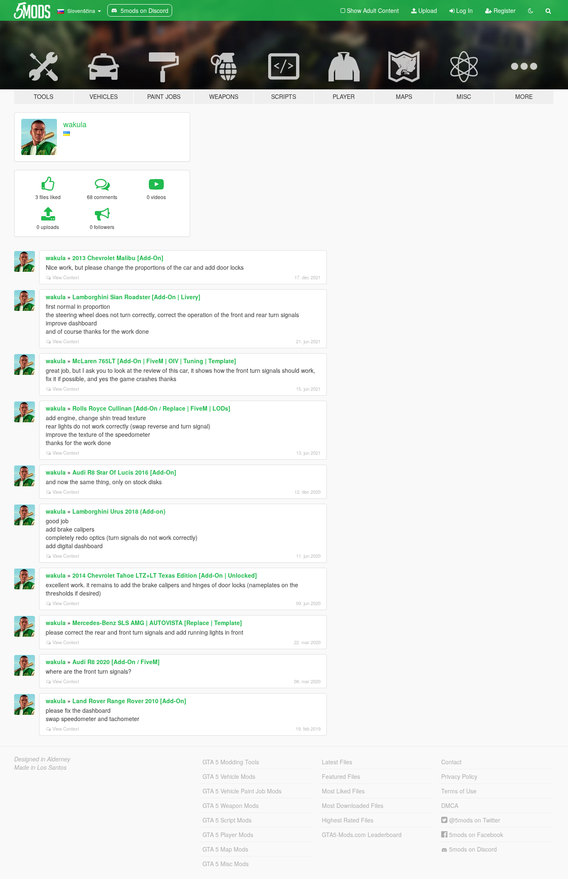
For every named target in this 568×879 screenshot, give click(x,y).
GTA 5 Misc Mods (226, 863)
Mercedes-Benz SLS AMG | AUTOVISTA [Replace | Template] (157, 622)
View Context (65, 277)
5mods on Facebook (475, 834)
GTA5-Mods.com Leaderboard (362, 834)
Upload (427, 10)
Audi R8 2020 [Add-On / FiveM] (116, 661)
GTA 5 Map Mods (225, 849)
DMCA (449, 805)
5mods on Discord (472, 849)
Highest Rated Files (347, 820)
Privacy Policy (459, 776)
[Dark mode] (530, 10)
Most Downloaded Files (352, 805)
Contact (451, 762)
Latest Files (337, 762)
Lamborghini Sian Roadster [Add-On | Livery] (136, 297)
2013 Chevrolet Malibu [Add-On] (117, 258)
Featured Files (341, 776)
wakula (74, 123)
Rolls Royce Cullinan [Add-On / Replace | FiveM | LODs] (151, 408)
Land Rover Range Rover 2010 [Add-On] (129, 701)
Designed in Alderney (42, 759)
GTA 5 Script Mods (227, 820)
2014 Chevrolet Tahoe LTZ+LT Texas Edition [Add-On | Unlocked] (164, 575)
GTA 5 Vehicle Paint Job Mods (242, 791)
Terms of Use (459, 791)
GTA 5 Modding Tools (231, 762)
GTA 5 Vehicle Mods (229, 776)
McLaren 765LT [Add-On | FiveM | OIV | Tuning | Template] (154, 361)
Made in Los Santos (40, 767)
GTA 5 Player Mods (228, 834)
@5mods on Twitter (473, 820)
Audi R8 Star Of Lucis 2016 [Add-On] (124, 472)
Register (504, 10)
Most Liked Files (343, 791)
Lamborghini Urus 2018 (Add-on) (118, 511)
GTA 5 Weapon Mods (231, 805)
